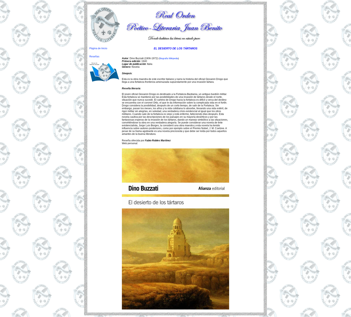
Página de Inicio (98, 48)
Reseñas (94, 56)
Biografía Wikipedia (168, 58)
